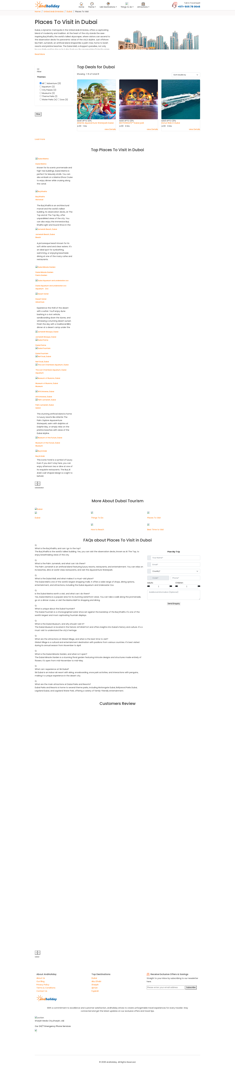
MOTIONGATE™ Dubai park (131, 123)
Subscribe (191, 987)
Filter (38, 114)
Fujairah (95, 991)
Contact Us (41, 991)
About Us (40, 978)
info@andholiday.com (45, 1042)
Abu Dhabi (96, 981)
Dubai (69, 11)
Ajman (95, 987)
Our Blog (40, 981)
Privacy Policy (42, 984)
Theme (91, 7)
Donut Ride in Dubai (170, 123)
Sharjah (95, 984)
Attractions (142, 7)
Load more (40, 139)
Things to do (126, 7)
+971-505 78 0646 (189, 6)
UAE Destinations (107, 7)
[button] (36, 487)
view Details (110, 129)
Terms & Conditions (45, 987)
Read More (40, 54)
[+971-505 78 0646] (174, 5)
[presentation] (36, 483)
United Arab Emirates (54, 11)
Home (81, 7)
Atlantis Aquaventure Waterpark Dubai (95, 123)
